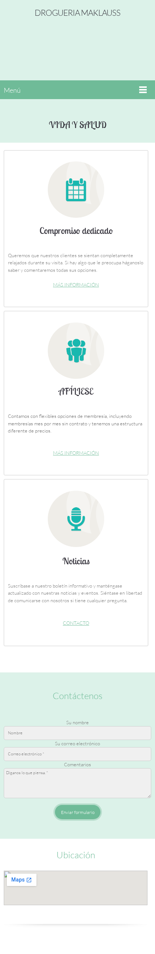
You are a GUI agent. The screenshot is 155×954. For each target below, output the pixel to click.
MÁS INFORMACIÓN (76, 285)
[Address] (90, 914)
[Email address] (75, 914)
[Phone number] (60, 914)
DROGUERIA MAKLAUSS (77, 13)
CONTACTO (76, 623)
